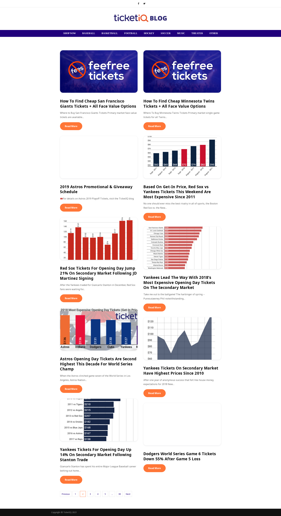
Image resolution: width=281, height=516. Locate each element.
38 (119, 494)
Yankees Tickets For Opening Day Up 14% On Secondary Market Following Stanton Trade (96, 454)
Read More (71, 126)
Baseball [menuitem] (88, 33)
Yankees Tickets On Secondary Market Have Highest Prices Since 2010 (180, 370)
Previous (66, 494)
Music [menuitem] (181, 33)
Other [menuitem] (213, 33)
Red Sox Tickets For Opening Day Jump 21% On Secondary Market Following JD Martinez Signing (98, 273)
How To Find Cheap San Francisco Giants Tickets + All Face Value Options (98, 103)
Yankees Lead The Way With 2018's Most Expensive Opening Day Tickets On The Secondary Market (179, 282)
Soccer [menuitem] (166, 33)
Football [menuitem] (130, 33)
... (112, 494)
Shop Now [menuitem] (69, 33)
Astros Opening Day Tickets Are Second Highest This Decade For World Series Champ (98, 364)
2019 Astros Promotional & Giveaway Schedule (96, 189)
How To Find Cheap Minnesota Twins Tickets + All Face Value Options (179, 103)
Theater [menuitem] (197, 33)
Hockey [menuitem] (149, 33)
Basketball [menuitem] (110, 33)
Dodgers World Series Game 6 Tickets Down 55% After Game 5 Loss (179, 456)
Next (128, 494)
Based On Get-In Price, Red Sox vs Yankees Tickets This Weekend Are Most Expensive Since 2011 (177, 191)
